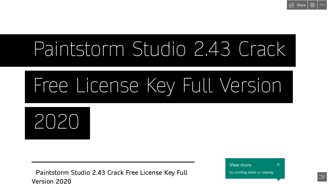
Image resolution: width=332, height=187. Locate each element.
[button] (297, 5)
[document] (166, 93)
